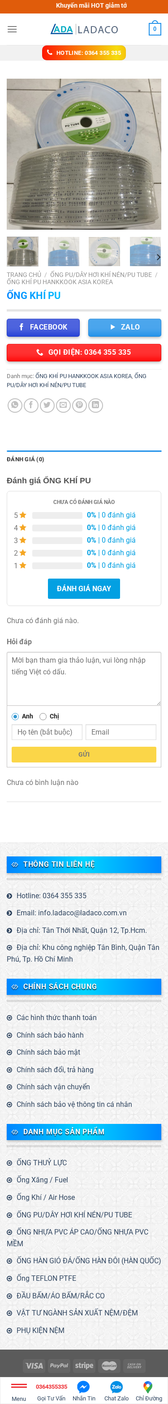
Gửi (84, 754)
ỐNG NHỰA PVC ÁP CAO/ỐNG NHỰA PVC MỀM (77, 1238)
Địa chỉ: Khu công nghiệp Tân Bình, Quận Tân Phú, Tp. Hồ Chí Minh (83, 953)
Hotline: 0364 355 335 (51, 895)
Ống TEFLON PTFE (46, 1278)
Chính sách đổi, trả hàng (55, 1069)
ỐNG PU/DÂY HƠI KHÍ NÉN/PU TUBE (101, 274)
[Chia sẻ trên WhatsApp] (15, 405)
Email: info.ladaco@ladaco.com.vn (72, 913)
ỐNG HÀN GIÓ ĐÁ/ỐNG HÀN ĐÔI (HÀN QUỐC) (89, 1261)
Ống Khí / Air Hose (46, 1197)
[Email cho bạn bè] (63, 405)
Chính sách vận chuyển (53, 1087)
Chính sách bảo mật (48, 1052)
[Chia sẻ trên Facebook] (31, 405)
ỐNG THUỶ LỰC (42, 1163)
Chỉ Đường (149, 1398)
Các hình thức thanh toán (57, 1017)
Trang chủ (24, 274)
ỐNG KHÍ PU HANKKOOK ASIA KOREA (60, 281)
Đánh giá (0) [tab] (25, 459)
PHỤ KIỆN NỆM (41, 1330)
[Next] (147, 154)
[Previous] (21, 154)
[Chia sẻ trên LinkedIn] (95, 405)
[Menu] (12, 29)
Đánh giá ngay (84, 588)
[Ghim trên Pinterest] (79, 405)
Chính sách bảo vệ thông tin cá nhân (74, 1104)
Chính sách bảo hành (50, 1035)
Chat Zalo (116, 1398)
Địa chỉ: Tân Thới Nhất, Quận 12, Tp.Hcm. (82, 930)
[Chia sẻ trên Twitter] (47, 405)
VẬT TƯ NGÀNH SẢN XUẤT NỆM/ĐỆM (77, 1313)
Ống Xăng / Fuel (42, 1180)
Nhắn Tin (84, 1398)
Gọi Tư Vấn (51, 1392)
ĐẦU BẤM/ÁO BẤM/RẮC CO (61, 1296)
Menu (19, 1398)
